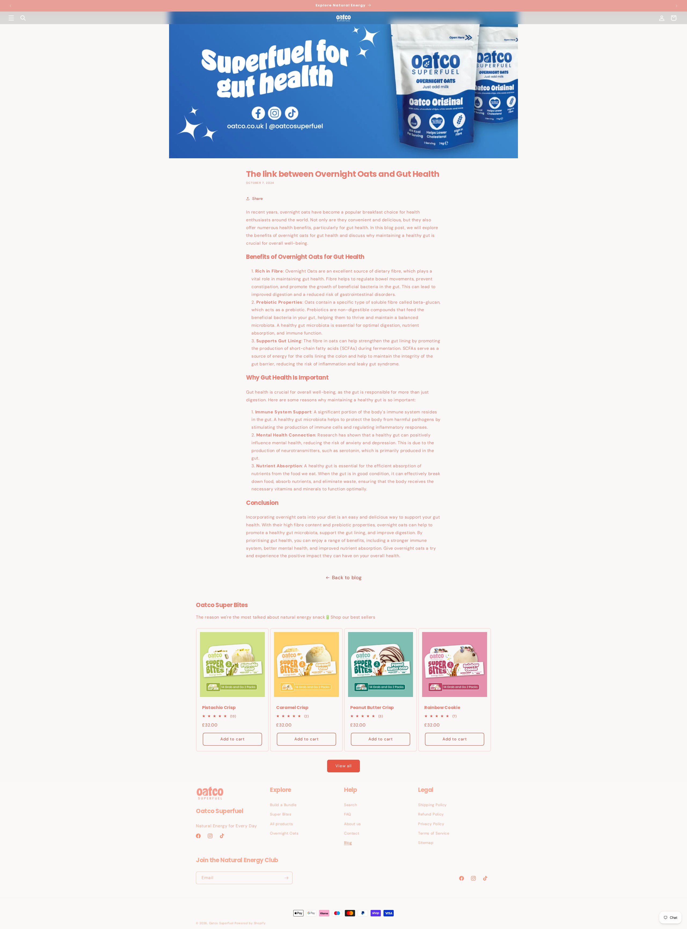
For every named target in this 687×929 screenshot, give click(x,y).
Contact (351, 833)
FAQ (347, 814)
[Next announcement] (676, 6)
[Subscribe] (286, 878)
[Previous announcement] (10, 6)
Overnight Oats (284, 833)
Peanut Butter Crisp (372, 708)
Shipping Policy (432, 804)
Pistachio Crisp (218, 708)
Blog (348, 842)
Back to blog (347, 577)
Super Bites (280, 814)
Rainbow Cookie (442, 708)
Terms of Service (434, 833)
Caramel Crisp (292, 708)
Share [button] (257, 198)
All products (281, 823)
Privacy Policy (431, 823)
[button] (11, 18)
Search (350, 804)
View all (343, 766)
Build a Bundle (283, 804)
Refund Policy (431, 814)
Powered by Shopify (250, 923)
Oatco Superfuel (221, 923)
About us (352, 823)
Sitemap (425, 842)
